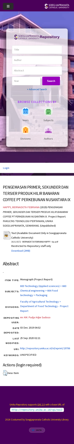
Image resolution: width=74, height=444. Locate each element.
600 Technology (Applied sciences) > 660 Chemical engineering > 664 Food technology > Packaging (43, 290)
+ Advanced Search (37, 89)
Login (6, 168)
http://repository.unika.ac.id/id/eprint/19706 (45, 348)
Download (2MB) (20, 250)
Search (51, 81)
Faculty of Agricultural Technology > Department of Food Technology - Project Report (44, 306)
